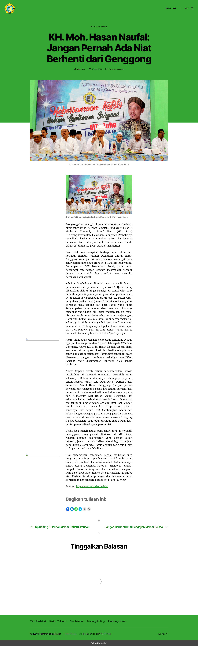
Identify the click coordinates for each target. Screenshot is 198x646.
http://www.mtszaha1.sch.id (92, 486)
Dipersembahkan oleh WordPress (95, 634)
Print (89, 509)
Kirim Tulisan (57, 621)
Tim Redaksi (38, 621)
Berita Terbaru (99, 27)
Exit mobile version (99, 643)
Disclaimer (76, 621)
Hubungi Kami (117, 621)
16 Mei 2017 (97, 69)
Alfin (83, 69)
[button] (67, 509)
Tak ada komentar (116, 69)
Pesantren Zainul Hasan (49, 634)
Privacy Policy (96, 621)
